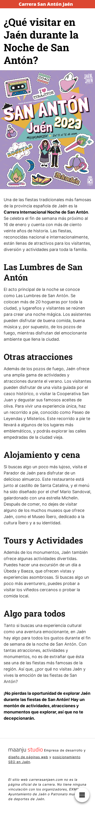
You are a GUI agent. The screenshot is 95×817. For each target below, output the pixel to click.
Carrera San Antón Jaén (46, 4)
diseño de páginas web (28, 757)
